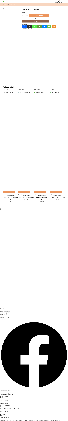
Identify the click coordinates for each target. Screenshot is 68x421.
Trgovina (2, 406)
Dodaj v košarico (39, 15)
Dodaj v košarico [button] (9, 192)
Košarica (2, 415)
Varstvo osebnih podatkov (6, 393)
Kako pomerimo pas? (5, 405)
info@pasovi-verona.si (5, 319)
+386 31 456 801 (4, 317)
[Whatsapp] (34, 26)
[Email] (39, 26)
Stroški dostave (4, 396)
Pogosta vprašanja (4, 403)
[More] (54, 26)
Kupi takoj (36, 21)
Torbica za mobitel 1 (26, 197)
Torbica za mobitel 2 (57, 197)
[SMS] (49, 26)
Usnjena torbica (12, 4)
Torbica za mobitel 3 (42, 198)
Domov (5, 4)
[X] (29, 26)
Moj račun (2, 414)
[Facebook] (24, 26)
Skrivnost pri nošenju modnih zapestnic (10, 408)
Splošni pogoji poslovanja (6, 394)
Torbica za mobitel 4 (11, 198)
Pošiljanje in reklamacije (6, 397)
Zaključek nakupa (4, 417)
